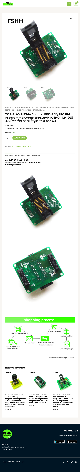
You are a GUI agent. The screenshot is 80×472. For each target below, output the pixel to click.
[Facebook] (67, 462)
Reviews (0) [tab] (36, 155)
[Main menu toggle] (69, 4)
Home (7, 107)
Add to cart (19, 138)
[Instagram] (76, 462)
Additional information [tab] (22, 155)
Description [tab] (9, 155)
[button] (71, 19)
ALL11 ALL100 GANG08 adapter (20, 107)
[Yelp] (63, 462)
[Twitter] (72, 462)
